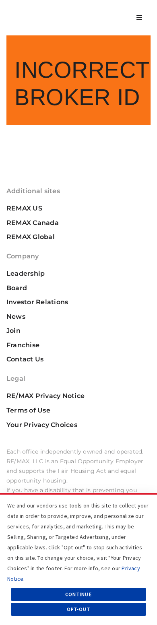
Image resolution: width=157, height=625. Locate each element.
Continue (78, 594)
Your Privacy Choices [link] (41, 425)
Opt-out (78, 609)
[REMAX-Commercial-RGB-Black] (34, 10)
